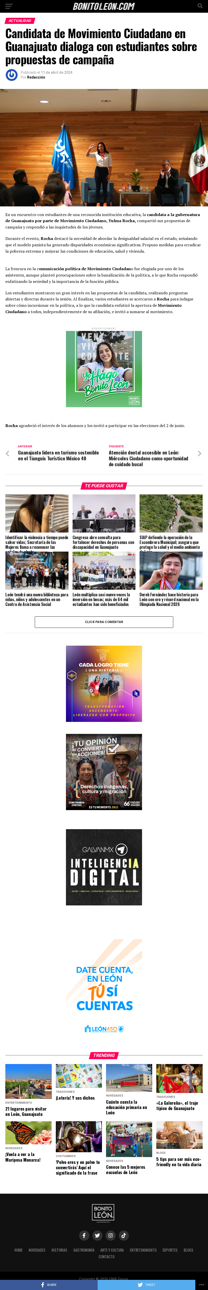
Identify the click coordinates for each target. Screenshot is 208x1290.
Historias (59, 1250)
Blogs (188, 1250)
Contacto (106, 1256)
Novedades (37, 1250)
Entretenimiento (143, 1250)
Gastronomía (83, 1250)
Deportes (170, 1250)
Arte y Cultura (112, 1250)
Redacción (36, 77)
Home (18, 1250)
